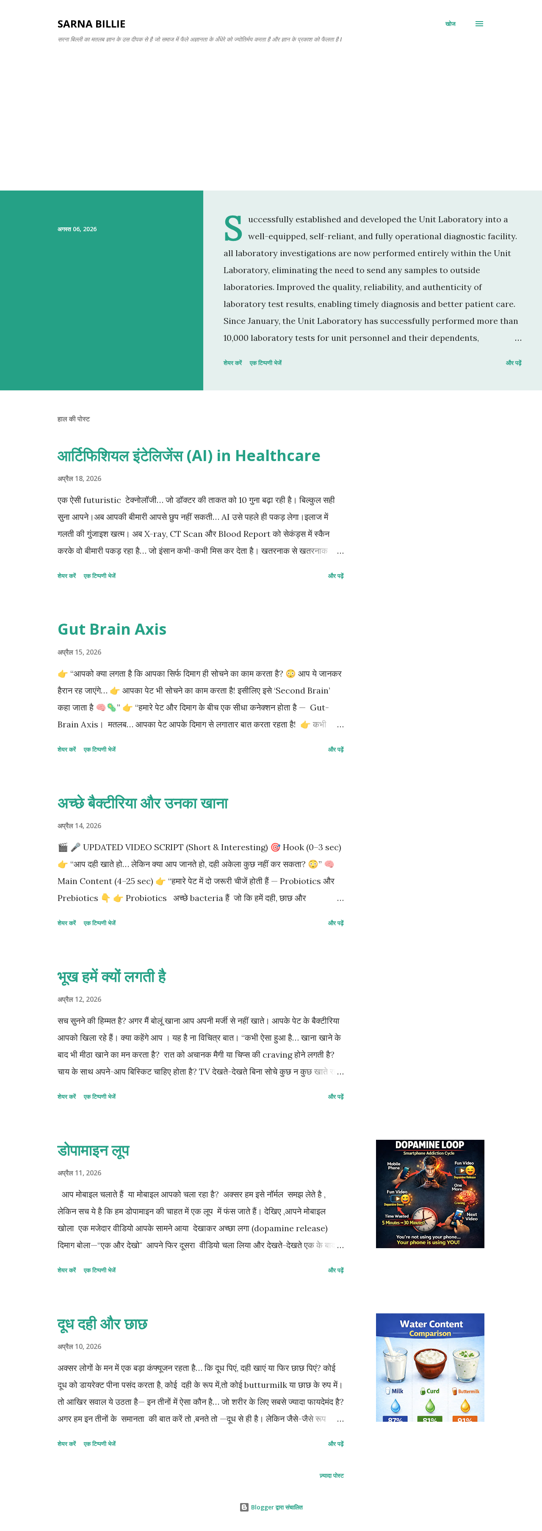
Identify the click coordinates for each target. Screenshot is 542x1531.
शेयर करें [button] (233, 363)
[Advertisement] (271, 113)
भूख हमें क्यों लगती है (112, 976)
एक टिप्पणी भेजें (266, 363)
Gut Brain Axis (112, 629)
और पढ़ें (514, 363)
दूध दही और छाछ (102, 1323)
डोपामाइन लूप (93, 1149)
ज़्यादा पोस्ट (332, 1475)
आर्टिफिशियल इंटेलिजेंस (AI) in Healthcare (189, 455)
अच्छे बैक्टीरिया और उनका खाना (143, 802)
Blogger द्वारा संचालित (276, 1507)
